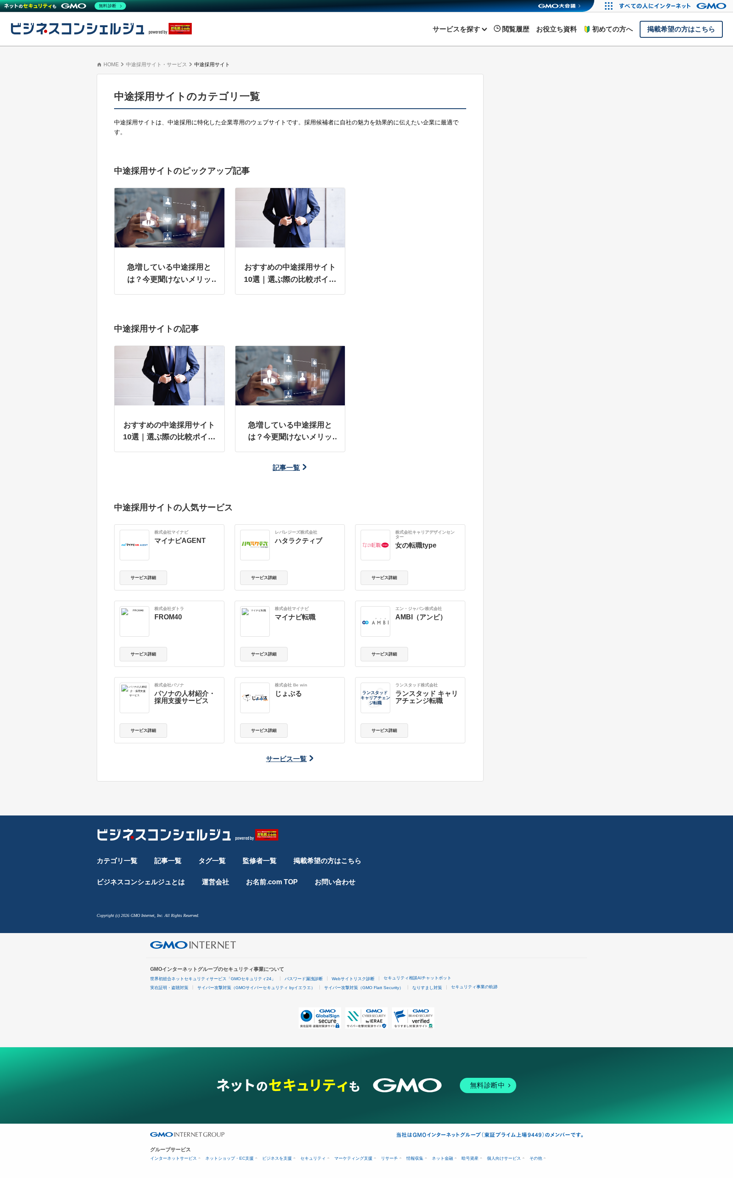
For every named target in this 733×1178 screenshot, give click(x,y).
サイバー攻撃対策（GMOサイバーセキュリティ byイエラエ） (256, 987)
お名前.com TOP (272, 882)
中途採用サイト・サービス (156, 64)
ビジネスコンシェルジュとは (141, 882)
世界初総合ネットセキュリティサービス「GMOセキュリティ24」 (213, 978)
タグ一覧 (212, 860)
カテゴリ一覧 (117, 860)
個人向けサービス (504, 1158)
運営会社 (215, 882)
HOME (111, 64)
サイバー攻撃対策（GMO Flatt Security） (363, 987)
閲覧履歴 (515, 29)
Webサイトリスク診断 (353, 978)
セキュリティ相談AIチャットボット (417, 978)
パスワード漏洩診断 (304, 978)
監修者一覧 (260, 860)
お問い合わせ (335, 882)
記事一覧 (286, 467)
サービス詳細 (143, 577)
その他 (535, 1158)
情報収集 (414, 1158)
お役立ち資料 (556, 29)
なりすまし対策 (427, 987)
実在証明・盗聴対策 (169, 987)
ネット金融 (442, 1158)
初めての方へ (612, 29)
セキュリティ (313, 1158)
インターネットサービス (173, 1158)
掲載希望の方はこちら (327, 860)
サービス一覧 (286, 758)
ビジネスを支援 (277, 1158)
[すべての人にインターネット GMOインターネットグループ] (674, 6)
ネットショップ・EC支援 (229, 1158)
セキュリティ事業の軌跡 (474, 986)
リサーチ (389, 1158)
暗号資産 (470, 1158)
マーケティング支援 (353, 1158)
